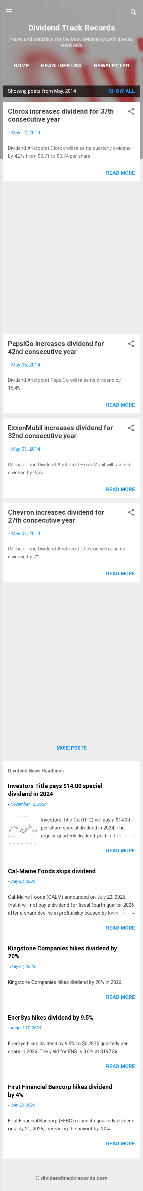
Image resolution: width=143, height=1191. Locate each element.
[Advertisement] (71, 258)
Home (21, 65)
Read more (120, 173)
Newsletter (111, 65)
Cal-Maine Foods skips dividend (52, 871)
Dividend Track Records (71, 27)
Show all (122, 91)
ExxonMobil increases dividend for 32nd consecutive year (60, 432)
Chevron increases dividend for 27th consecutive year (56, 516)
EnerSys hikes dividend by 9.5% (50, 1017)
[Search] (134, 13)
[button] (131, 112)
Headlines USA (61, 65)
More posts (72, 748)
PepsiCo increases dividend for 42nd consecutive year (56, 348)
